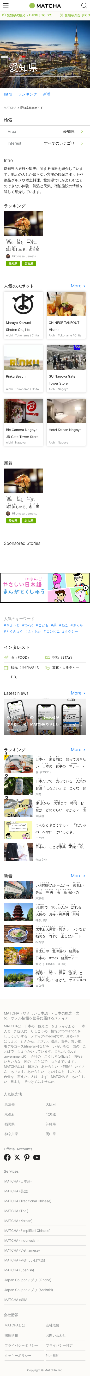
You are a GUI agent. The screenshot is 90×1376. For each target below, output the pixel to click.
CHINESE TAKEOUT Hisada (64, 326)
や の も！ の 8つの (61, 953)
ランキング (27, 94)
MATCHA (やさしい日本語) (24, 1260)
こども (43, 625)
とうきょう (14, 631)
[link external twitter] (18, 1159)
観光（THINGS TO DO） (25, 672)
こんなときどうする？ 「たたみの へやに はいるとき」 (61, 828)
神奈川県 (11, 1134)
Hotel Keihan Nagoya (65, 430)
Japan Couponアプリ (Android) (28, 1290)
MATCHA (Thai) (16, 1211)
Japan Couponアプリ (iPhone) (27, 1280)
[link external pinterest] (28, 1159)
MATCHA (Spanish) (19, 1270)
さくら (78, 625)
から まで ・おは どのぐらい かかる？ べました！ (61, 806)
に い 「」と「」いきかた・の (61, 976)
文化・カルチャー (65, 667)
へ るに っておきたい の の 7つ (61, 762)
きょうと (13, 625)
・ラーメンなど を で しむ (61, 932)
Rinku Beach (15, 376)
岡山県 (51, 1134)
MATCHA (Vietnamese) (22, 1250)
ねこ (64, 625)
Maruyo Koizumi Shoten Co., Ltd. (18, 326)
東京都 (10, 1104)
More (77, 285)
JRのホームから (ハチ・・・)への (60, 888)
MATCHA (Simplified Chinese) (27, 1230)
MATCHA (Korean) (18, 1221)
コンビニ (53, 631)
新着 (47, 94)
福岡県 (10, 1124)
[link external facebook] (8, 1159)
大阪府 (51, 1104)
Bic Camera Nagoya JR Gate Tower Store (22, 433)
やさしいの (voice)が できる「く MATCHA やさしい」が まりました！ (45, 720)
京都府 (10, 1114)
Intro (8, 94)
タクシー (71, 631)
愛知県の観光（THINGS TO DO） (30, 15)
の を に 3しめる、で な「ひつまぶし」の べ (23, 245)
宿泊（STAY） (63, 657)
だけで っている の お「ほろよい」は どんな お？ (61, 784)
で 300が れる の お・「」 (60, 910)
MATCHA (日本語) (18, 1181)
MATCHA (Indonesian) (21, 1240)
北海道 (51, 1114)
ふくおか (34, 631)
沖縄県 (51, 1124)
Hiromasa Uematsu (24, 256)
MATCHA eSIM (15, 1300)
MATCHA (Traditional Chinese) (27, 1201)
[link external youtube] (37, 1159)
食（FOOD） (21, 657)
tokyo (28, 625)
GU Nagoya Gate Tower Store (62, 379)
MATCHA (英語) (16, 1191)
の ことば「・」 (61, 846)
